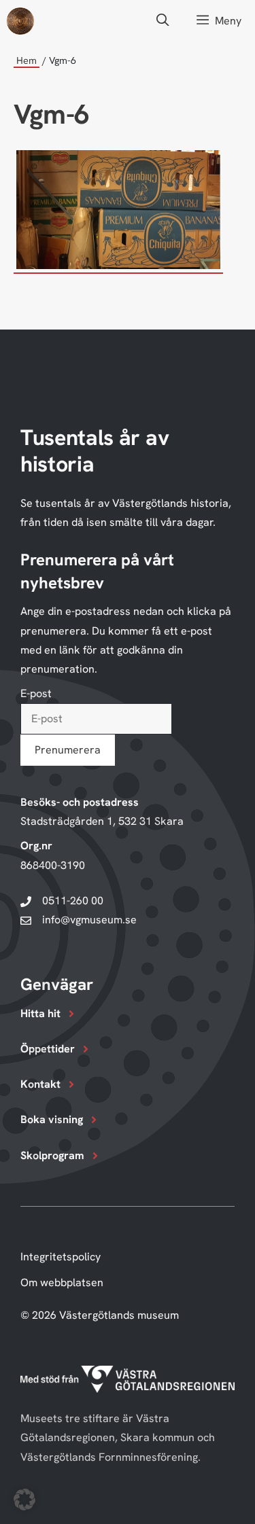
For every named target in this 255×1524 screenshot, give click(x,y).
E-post (36, 693)
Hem (26, 60)
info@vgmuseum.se (89, 919)
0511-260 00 (72, 900)
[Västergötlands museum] (20, 21)
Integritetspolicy (60, 1257)
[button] (162, 20)
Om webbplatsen (61, 1282)
